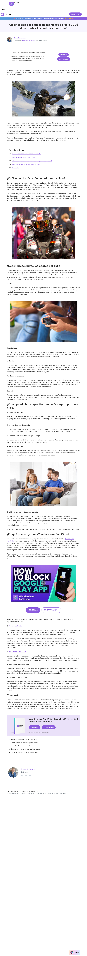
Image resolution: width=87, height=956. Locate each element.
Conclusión (15, 168)
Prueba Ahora (75, 14)
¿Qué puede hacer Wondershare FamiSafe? (26, 164)
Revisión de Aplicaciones (28, 40)
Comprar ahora (63, 59)
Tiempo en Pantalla (16, 626)
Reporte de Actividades (17, 652)
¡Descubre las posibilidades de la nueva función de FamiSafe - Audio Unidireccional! (43, 18)
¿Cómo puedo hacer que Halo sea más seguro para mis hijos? (32, 161)
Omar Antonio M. (20, 38)
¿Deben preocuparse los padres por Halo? (26, 157)
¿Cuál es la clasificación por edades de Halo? (26, 154)
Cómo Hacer (15, 791)
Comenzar (63, 54)
